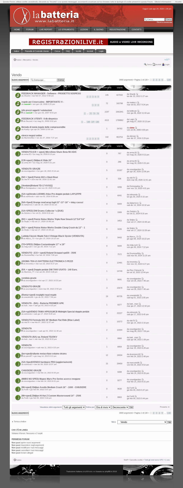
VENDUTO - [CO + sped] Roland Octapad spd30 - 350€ (48, 253)
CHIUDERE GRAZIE (31, 370)
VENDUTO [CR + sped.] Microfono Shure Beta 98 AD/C (49, 152)
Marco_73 (30, 238)
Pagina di (141, 80)
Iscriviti (158, 64)
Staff (126, 460)
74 (98, 113)
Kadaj (26, 129)
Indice (18, 60)
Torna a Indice (20, 421)
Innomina (30, 264)
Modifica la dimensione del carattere (167, 59)
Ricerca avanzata (164, 22)
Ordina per (90, 407)
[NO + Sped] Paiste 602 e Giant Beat (39, 177)
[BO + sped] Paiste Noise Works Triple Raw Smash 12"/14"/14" (53, 219)
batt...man (28, 305)
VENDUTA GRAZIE (30, 169)
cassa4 (27, 104)
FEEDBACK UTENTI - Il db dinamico (39, 118)
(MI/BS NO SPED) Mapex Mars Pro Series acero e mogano (50, 379)
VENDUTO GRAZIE (31, 286)
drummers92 (135, 354)
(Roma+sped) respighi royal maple (38, 295)
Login (167, 64)
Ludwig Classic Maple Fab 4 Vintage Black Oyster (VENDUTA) (52, 236)
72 (91, 113)
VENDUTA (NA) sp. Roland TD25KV (39, 337)
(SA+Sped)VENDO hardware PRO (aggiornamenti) (46, 362)
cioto (132, 128)
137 (93, 122)
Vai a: (113, 422)
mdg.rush (28, 247)
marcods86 (134, 363)
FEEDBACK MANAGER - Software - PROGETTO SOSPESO (51, 93)
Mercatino (27, 60)
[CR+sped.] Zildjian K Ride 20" (36, 160)
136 (88, 122)
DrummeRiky (29, 255)
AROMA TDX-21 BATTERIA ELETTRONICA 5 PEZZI (47, 261)
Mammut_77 (29, 272)
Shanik (27, 96)
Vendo (35, 60)
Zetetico (27, 213)
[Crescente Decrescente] (123, 407)
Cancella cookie (136, 460)
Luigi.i (132, 119)
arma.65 (27, 154)
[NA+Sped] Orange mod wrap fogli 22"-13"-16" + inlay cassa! (52, 202)
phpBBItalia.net (89, 471)
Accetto (178, 2)
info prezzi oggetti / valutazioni (36, 110)
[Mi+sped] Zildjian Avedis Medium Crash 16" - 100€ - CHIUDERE (53, 387)
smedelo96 (28, 297)
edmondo (30, 196)
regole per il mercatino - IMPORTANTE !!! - (42, 102)
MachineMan (29, 138)
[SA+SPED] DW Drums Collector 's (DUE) (42, 211)
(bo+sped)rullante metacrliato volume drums (44, 353)
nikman (133, 136)
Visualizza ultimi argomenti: (51, 407)
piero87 (29, 356)
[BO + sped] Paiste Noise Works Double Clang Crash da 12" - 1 (53, 227)
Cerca (149, 64)
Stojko (26, 221)
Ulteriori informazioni (163, 2)
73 (94, 113)
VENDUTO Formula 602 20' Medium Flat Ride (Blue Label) (50, 320)
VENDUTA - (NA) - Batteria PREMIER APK (42, 303)
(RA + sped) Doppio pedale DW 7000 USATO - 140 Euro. (49, 269)
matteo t (133, 102)
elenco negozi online (31, 135)
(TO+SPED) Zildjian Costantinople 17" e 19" (43, 244)
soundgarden (29, 171)
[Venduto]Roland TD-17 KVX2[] (37, 185)
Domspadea (31, 188)
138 (97, 122)
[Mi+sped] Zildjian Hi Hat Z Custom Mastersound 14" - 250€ (51, 395)
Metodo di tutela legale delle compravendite (43, 127)
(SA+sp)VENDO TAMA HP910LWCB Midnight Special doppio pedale (55, 311)
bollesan (133, 111)
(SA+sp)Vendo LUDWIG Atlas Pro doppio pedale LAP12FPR (51, 194)
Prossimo (163, 407)
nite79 (26, 179)
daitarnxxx (28, 205)
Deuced (29, 121)
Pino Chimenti (135, 270)
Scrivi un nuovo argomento (18, 80)
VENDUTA (26, 328)
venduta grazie (28, 278)
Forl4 (26, 390)
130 (168, 80)
